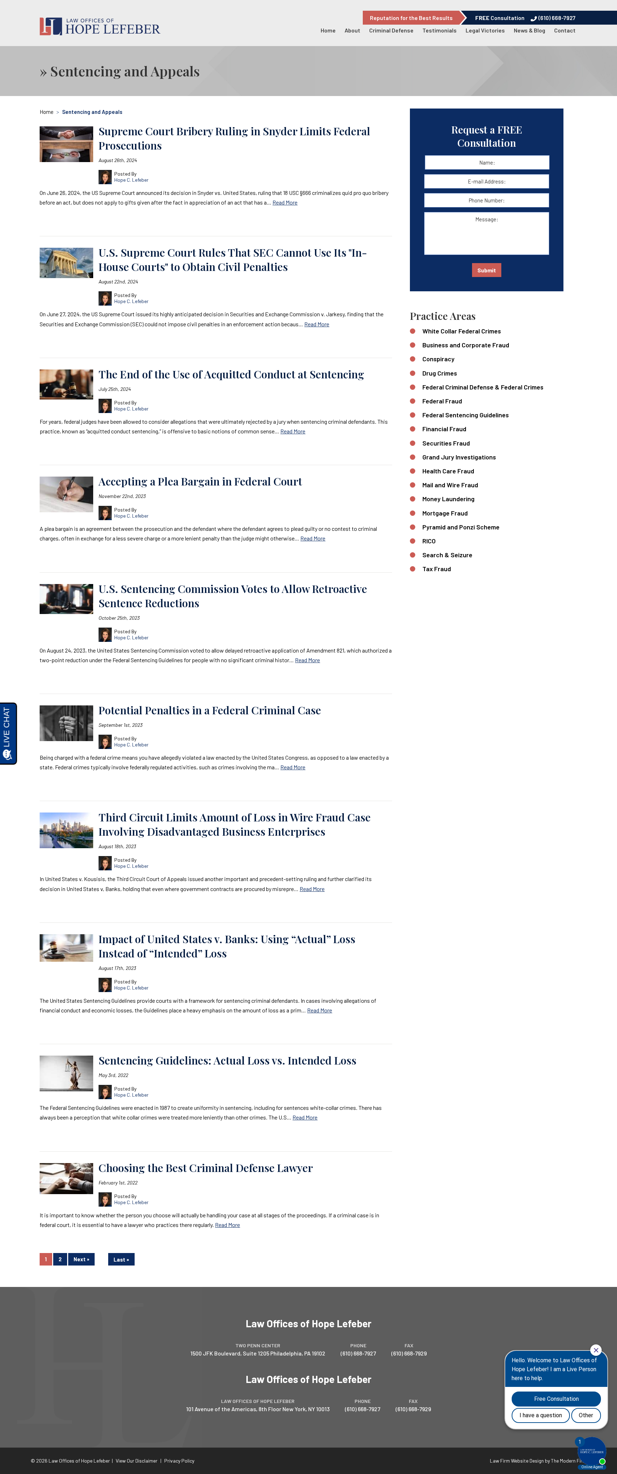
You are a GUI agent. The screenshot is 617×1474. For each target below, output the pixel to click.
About (352, 30)
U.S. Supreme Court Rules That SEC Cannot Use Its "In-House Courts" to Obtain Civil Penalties (233, 259)
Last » (121, 1259)
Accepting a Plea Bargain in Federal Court (200, 481)
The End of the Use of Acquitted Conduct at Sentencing (231, 374)
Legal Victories (485, 30)
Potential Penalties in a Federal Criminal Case (210, 710)
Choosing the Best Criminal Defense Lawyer (206, 1168)
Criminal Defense (391, 30)
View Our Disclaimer (136, 1461)
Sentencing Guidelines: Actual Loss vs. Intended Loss (227, 1060)
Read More (284, 202)
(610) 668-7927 (557, 17)
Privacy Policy (179, 1461)
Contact (565, 30)
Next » (81, 1259)
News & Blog (529, 30)
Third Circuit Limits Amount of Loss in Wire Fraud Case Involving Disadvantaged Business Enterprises (235, 824)
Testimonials (439, 30)
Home (328, 30)
